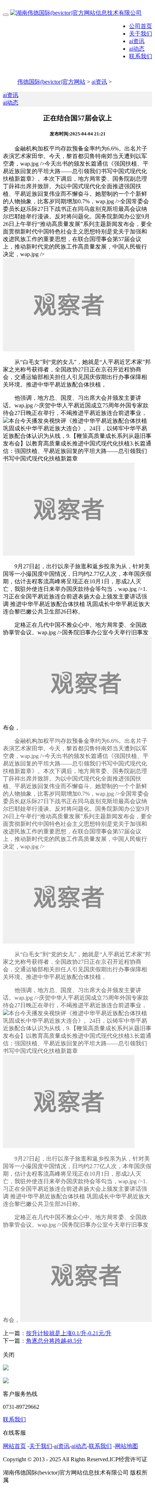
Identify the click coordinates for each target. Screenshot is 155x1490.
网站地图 (126, 1446)
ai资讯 (137, 41)
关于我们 (140, 34)
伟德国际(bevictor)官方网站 (51, 82)
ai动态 (137, 49)
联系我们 (140, 56)
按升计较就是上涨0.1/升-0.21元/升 (68, 1333)
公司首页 (140, 26)
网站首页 (14, 1446)
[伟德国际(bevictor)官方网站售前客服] (6, 1368)
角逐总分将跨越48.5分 (54, 1341)
